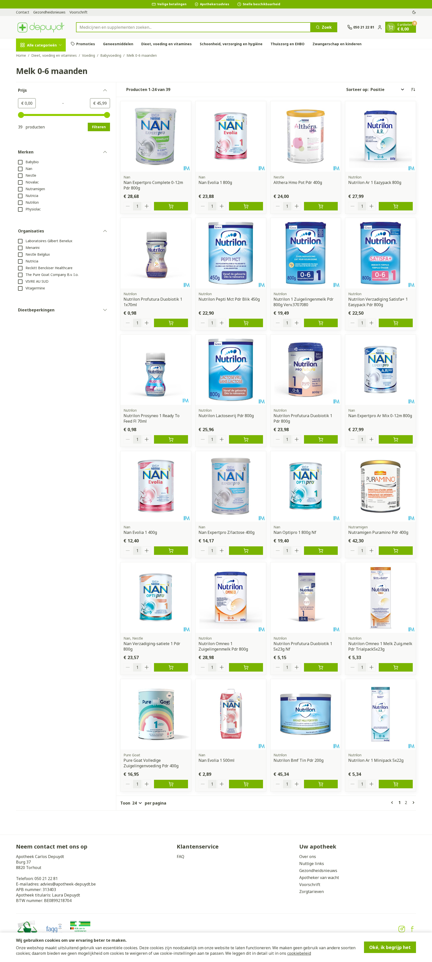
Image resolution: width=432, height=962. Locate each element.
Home (21, 55)
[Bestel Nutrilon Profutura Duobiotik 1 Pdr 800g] (321, 439)
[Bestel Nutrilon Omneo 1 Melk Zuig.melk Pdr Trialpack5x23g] (396, 667)
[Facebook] (412, 929)
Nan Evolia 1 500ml (216, 760)
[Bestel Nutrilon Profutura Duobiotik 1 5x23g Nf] (321, 667)
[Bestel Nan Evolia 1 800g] (246, 206)
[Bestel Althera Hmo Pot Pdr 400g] (321, 206)
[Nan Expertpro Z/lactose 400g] (231, 486)
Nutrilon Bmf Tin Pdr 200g (299, 760)
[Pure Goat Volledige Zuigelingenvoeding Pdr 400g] (155, 714)
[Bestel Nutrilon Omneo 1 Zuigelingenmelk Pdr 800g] (246, 667)
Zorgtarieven (311, 891)
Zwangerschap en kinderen (337, 43)
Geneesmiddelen (118, 43)
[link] (393, 802)
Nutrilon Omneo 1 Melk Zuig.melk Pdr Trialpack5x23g (380, 646)
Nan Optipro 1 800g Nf (295, 532)
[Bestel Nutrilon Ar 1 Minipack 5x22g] (396, 784)
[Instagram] (402, 929)
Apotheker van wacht (319, 877)
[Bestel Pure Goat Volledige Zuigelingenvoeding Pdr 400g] (171, 784)
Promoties (85, 43)
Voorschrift (79, 12)
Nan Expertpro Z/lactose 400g (226, 532)
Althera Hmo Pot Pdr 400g (298, 182)
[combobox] (193, 27)
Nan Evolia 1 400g (140, 532)
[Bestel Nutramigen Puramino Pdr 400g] (396, 550)
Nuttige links (311, 863)
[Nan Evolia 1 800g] (231, 136)
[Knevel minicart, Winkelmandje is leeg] (390, 27)
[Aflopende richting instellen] (413, 89)
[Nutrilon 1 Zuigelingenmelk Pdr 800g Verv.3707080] (305, 253)
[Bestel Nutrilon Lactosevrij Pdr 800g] (246, 439)
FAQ (180, 856)
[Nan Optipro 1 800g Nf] (305, 486)
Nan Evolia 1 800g (215, 182)
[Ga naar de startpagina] (41, 27)
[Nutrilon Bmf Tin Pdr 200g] (305, 714)
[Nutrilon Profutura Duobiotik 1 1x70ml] (155, 253)
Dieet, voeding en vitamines (166, 43)
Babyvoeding (110, 55)
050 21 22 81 (46, 878)
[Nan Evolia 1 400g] (155, 486)
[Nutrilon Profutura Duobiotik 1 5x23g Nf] (305, 597)
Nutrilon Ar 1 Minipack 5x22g (376, 760)
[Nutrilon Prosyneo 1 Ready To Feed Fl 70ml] (155, 370)
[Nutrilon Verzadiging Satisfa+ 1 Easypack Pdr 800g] (380, 253)
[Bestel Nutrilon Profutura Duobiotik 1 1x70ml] (171, 323)
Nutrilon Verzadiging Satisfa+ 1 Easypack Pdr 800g (378, 301)
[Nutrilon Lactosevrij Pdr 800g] (231, 370)
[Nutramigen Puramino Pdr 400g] (380, 486)
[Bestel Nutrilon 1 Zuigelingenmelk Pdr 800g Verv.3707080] (321, 323)
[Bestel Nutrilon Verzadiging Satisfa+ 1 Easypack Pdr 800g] (396, 323)
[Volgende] (412, 802)
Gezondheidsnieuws (49, 12)
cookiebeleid (299, 953)
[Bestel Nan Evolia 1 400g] (171, 550)
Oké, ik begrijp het (390, 947)
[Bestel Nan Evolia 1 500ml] (246, 784)
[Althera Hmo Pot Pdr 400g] (305, 136)
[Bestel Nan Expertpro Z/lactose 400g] (246, 550)
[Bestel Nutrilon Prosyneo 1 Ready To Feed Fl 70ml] (171, 439)
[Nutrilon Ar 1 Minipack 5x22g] (380, 714)
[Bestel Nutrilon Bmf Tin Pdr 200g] (321, 784)
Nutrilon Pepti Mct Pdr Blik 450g (229, 299)
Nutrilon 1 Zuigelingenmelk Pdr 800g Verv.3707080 (304, 301)
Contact (22, 12)
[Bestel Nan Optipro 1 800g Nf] (321, 550)
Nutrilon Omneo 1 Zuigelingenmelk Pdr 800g (223, 646)
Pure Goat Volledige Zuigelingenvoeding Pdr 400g (151, 763)
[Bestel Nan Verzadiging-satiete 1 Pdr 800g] (171, 667)
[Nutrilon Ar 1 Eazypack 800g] (380, 136)
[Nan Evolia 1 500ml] (231, 714)
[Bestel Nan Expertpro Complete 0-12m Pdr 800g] (171, 206)
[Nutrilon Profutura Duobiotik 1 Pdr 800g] (305, 370)
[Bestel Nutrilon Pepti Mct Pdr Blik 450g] (246, 323)
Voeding (88, 55)
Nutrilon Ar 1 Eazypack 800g (374, 182)
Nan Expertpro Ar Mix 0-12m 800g (380, 415)
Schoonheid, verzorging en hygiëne (231, 43)
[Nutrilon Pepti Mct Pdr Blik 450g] (231, 253)
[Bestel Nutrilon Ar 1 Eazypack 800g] (396, 206)
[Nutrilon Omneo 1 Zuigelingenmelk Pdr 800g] (231, 597)
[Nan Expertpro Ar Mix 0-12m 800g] (380, 370)
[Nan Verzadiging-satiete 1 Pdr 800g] (155, 597)
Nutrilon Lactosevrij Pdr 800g (226, 415)
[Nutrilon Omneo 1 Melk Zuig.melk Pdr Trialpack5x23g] (380, 597)
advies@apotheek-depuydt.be (68, 884)
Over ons (307, 856)
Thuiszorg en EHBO (287, 43)
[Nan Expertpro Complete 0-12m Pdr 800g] (155, 136)
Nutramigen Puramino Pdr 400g (378, 532)
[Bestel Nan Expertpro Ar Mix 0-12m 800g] (396, 439)
